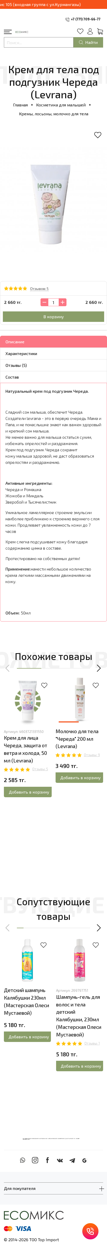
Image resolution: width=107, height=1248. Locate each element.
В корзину (53, 316)
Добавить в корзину (29, 791)
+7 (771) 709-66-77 (86, 19)
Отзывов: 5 (39, 288)
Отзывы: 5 (40, 769)
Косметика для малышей (61, 104)
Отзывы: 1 (92, 1043)
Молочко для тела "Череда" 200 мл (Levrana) (77, 738)
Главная (20, 104)
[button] (8, 668)
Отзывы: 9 (92, 755)
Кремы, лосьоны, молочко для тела (53, 113)
